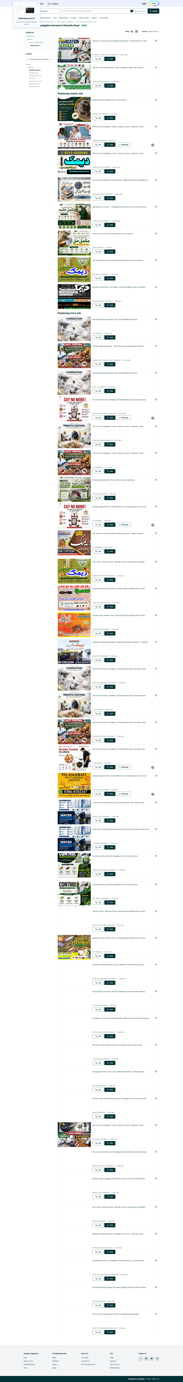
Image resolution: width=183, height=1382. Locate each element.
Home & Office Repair (47, 22)
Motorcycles (63, 18)
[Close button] (38, 3)
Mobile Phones (45, 18)
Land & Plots (103, 18)
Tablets (94, 18)
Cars (54, 18)
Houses (73, 18)
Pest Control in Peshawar (65, 22)
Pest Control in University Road (86, 22)
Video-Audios (84, 18)
